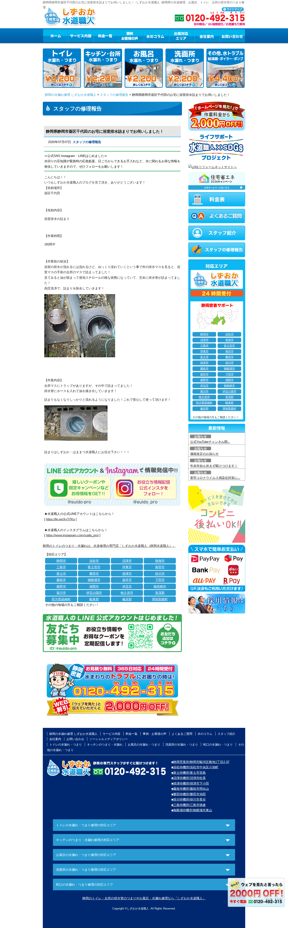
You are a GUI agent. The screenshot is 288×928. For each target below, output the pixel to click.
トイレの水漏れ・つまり (65, 744)
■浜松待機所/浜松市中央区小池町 (194, 767)
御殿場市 (94, 580)
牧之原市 (127, 593)
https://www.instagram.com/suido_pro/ (72, 535)
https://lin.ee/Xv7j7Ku (60, 519)
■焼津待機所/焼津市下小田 (190, 783)
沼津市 (127, 560)
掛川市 (160, 573)
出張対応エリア (181, 35)
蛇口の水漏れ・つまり (218, 744)
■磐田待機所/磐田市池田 (188, 794)
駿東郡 (94, 599)
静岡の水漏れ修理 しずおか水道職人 (70, 94)
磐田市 (94, 573)
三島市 (61, 567)
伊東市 (127, 567)
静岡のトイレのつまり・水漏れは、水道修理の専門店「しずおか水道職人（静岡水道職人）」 (109, 546)
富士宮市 (94, 567)
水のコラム (156, 35)
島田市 (160, 567)
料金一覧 (105, 35)
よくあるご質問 (182, 733)
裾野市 (61, 586)
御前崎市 (159, 586)
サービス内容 (80, 35)
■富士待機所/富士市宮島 (188, 772)
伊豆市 (127, 586)
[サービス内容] (73, 35)
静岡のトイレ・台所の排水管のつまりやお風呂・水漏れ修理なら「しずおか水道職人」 (144, 898)
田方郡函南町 (61, 599)
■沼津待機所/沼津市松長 (188, 778)
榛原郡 (127, 599)
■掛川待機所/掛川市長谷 (188, 799)
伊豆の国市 (94, 593)
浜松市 (94, 560)
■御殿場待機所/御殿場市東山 (191, 810)
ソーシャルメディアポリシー (108, 739)
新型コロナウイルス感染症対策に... (215, 477)
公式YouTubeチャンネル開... (210, 441)
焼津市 (127, 573)
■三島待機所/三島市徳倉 (188, 805)
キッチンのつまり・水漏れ (104, 744)
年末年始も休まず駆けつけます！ (214, 465)
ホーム (55, 35)
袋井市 (127, 580)
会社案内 (206, 35)
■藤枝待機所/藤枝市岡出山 (190, 788)
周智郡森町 (160, 599)
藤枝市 (61, 580)
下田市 (160, 580)
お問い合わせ (232, 35)
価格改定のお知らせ (204, 453)
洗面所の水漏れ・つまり (182, 744)
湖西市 (94, 586)
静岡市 (61, 560)
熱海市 (160, 560)
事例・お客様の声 (131, 35)
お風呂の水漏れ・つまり (144, 744)
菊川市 (61, 593)
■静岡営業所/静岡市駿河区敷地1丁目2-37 (200, 762)
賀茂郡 (160, 593)
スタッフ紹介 (226, 733)
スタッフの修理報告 (114, 94)
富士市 (61, 573)
